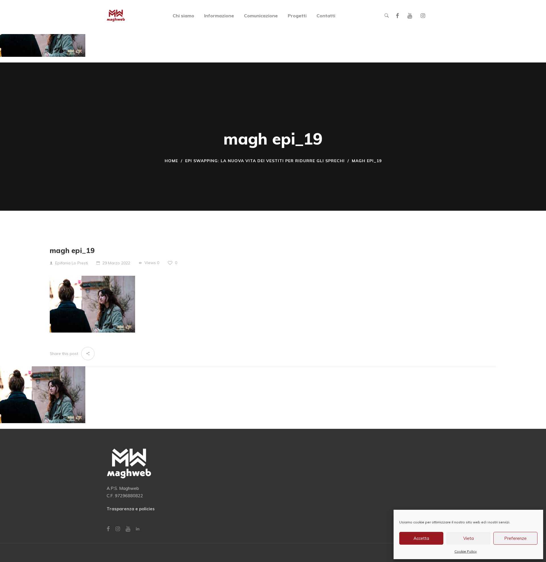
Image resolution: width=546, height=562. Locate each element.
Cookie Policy (465, 551)
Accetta (421, 538)
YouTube (410, 15)
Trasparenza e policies (131, 508)
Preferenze (515, 538)
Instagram (423, 15)
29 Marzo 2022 (116, 263)
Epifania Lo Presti (71, 263)
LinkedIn (137, 529)
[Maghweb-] (116, 15)
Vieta (468, 538)
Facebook (397, 15)
